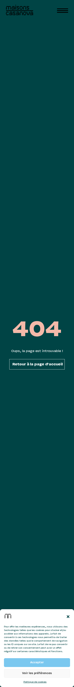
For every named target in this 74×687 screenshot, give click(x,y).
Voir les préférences (37, 673)
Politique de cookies (35, 682)
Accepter (37, 662)
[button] (68, 617)
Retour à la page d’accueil (37, 364)
